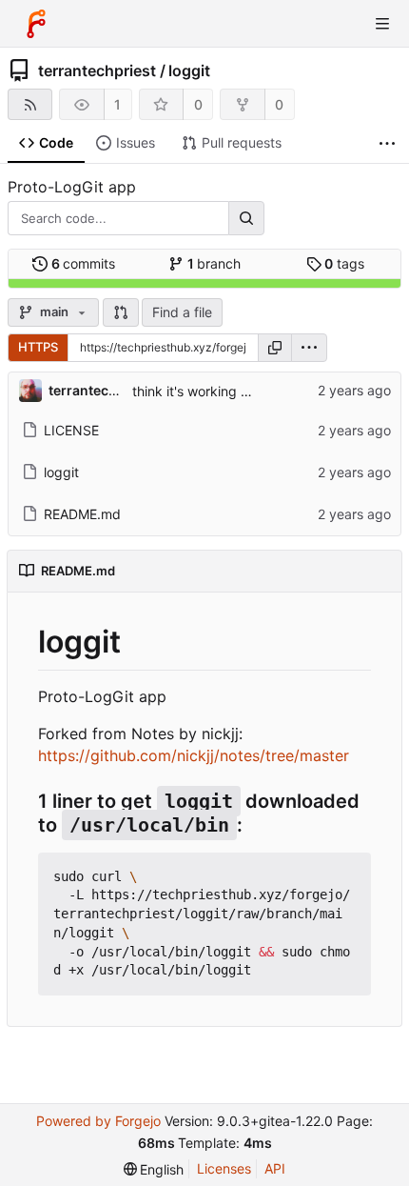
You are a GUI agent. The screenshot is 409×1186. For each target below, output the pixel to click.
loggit (189, 70)
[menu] (309, 347)
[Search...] (246, 218)
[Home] (36, 24)
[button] (121, 312)
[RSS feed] (30, 104)
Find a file (182, 312)
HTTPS (38, 346)
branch (214, 263)
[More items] (387, 143)
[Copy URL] (275, 347)
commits (83, 263)
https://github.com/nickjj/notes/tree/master (193, 755)
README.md (82, 514)
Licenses (224, 1168)
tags (344, 263)
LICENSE (71, 430)
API (274, 1168)
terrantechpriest (97, 70)
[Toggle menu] (382, 24)
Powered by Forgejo (98, 1121)
